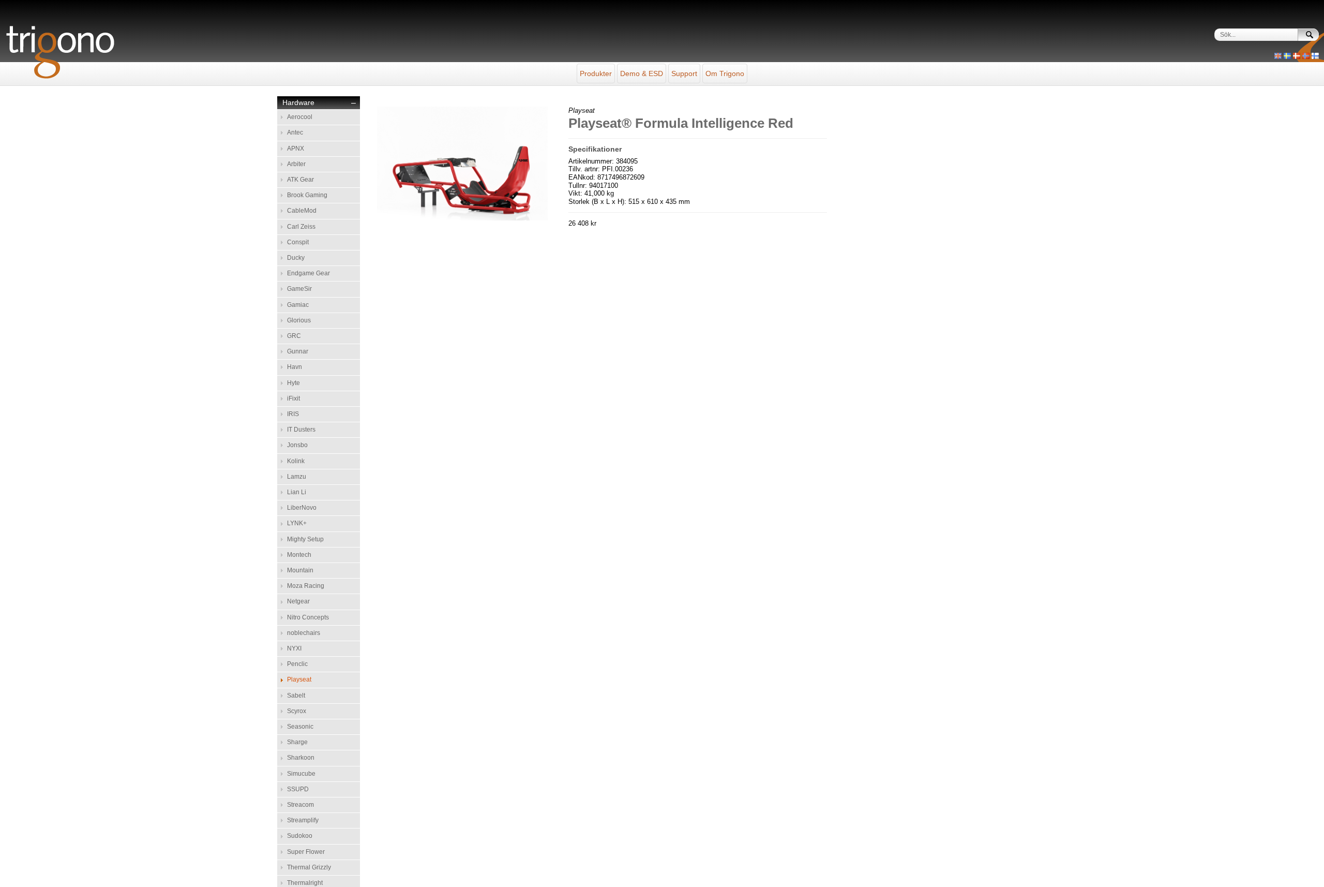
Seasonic (300, 726)
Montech (299, 554)
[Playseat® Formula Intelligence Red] (462, 218)
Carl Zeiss (301, 226)
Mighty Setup (305, 539)
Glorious (299, 320)
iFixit (293, 398)
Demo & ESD (641, 73)
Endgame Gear (308, 273)
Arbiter (296, 164)
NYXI (294, 648)
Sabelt (296, 695)
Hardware (298, 103)
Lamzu (296, 476)
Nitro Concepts (308, 617)
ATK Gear (300, 179)
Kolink (296, 461)
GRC (294, 335)
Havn (294, 367)
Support (684, 73)
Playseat (299, 679)
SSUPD (298, 789)
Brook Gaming (307, 195)
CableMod (302, 210)
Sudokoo (299, 835)
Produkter (596, 73)
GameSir (299, 288)
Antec (295, 132)
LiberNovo (302, 507)
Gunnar (297, 351)
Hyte (293, 383)
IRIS (293, 414)
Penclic (297, 664)
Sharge (297, 742)
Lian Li (296, 492)
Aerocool (299, 117)
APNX (295, 148)
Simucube (301, 773)
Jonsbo (297, 445)
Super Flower (306, 851)
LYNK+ (297, 523)
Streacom (300, 804)
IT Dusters (301, 429)
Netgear (298, 601)
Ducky (296, 257)
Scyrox (296, 711)
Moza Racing (305, 585)
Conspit (298, 242)
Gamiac (298, 304)
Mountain (300, 570)
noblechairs (303, 633)
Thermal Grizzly (309, 867)
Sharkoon (300, 757)
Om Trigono (724, 73)
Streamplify (303, 820)
